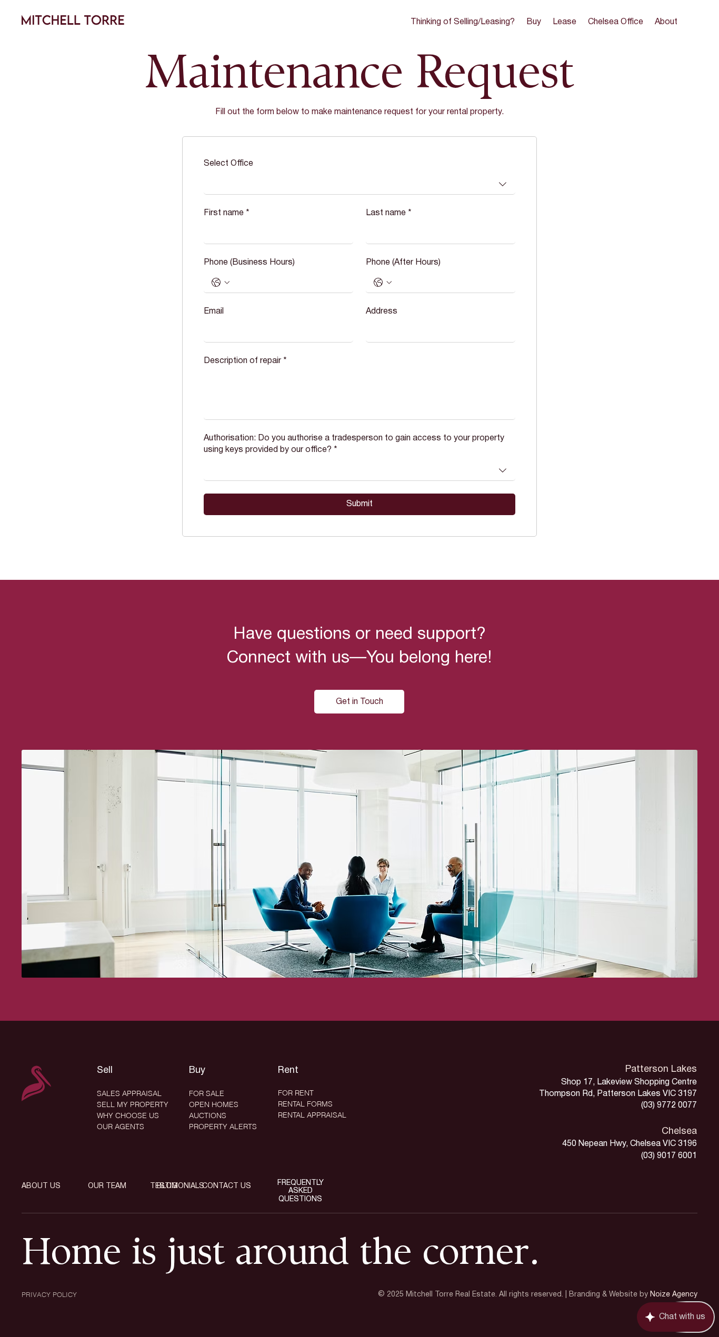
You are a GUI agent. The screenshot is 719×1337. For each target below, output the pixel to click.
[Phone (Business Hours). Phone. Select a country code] (220, 282)
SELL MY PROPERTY (132, 1104)
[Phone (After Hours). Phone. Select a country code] (382, 282)
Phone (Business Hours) (249, 262)
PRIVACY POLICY (49, 1294)
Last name (389, 213)
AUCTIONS (207, 1115)
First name (226, 213)
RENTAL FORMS (305, 1104)
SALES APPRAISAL (129, 1093)
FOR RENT (296, 1093)
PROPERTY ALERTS (223, 1126)
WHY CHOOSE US (128, 1115)
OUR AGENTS (120, 1126)
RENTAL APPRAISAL (312, 1115)
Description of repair (245, 361)
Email (214, 311)
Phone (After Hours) (403, 262)
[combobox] (359, 184)
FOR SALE (206, 1093)
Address (381, 311)
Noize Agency (673, 1294)
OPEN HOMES (213, 1104)
